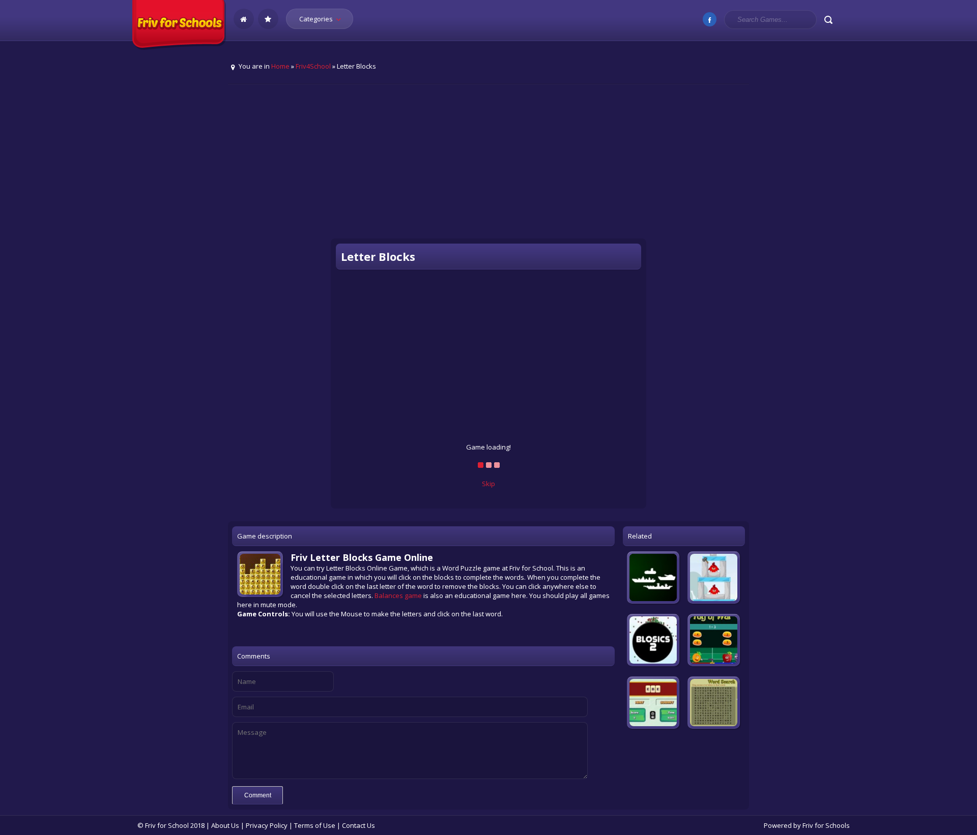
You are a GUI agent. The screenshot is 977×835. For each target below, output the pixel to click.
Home (280, 66)
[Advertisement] (488, 168)
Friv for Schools (826, 825)
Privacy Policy (267, 825)
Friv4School (313, 66)
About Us (225, 825)
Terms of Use (314, 825)
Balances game (398, 595)
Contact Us (358, 825)
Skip (488, 483)
